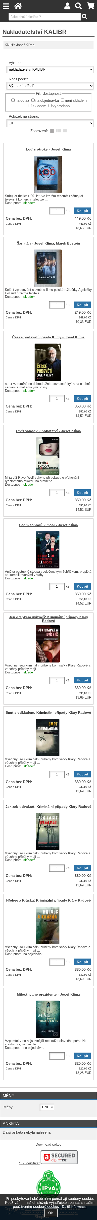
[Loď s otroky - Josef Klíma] (48, 174)
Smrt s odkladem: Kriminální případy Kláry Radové (48, 712)
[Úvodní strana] (18, 7)
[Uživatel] (67, 7)
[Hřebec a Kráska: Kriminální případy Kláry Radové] (47, 925)
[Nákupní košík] (90, 7)
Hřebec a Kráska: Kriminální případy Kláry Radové (48, 900)
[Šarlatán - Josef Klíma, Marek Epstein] (48, 268)
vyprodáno (61, 106)
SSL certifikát (29, 1163)
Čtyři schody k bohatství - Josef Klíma (48, 431)
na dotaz (22, 100)
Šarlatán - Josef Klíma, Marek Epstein (48, 243)
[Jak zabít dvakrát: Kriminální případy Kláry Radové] (47, 831)
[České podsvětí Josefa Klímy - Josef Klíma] (48, 362)
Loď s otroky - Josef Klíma (48, 149)
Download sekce (48, 1144)
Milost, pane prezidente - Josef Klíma (48, 994)
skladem (40, 106)
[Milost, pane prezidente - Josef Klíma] (48, 1019)
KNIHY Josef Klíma (20, 45)
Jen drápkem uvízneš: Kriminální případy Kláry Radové (48, 619)
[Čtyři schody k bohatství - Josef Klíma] (47, 456)
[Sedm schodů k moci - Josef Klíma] (47, 549)
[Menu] (6, 6)
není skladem (76, 100)
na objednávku (47, 100)
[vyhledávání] (79, 7)
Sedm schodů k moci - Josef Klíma (48, 525)
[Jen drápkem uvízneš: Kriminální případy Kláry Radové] (48, 643)
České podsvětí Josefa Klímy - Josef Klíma (48, 337)
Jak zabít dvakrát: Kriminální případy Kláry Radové (48, 807)
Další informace (74, 1207)
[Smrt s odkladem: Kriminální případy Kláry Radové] (47, 737)
